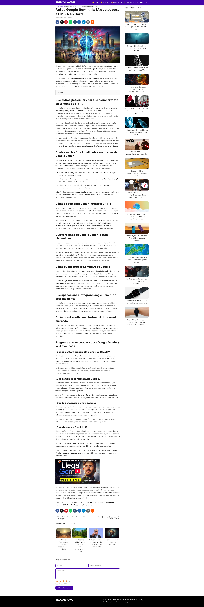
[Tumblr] (75, 22)
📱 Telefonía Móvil (130, 2)
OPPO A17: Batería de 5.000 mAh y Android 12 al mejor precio (71, 518)
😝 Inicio (95, 2)
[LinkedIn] (79, 22)
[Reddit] (92, 22)
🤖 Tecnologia (115, 2)
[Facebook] (57, 22)
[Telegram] (84, 22)
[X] (62, 22)
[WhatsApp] (70, 22)
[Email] (88, 22)
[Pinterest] (66, 22)
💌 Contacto (144, 2)
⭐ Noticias (104, 2)
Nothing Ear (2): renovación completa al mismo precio (106, 518)
